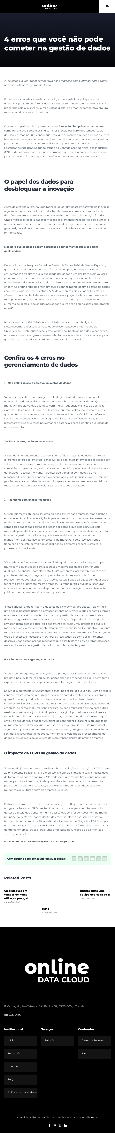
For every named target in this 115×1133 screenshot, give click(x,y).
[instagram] (60, 1125)
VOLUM (94, 1117)
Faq (72, 841)
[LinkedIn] (92, 859)
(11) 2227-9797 (12, 1014)
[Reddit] (86, 859)
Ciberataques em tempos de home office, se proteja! (16, 894)
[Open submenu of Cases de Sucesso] (107, 1041)
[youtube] (55, 1125)
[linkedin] (65, 1125)
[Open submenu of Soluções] (70, 1041)
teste (45, 908)
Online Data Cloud (16, 841)
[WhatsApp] (99, 859)
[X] (80, 859)
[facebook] (49, 1125)
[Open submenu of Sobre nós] (33, 1054)
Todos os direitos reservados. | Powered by (72, 1117)
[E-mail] (105, 859)
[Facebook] (74, 859)
